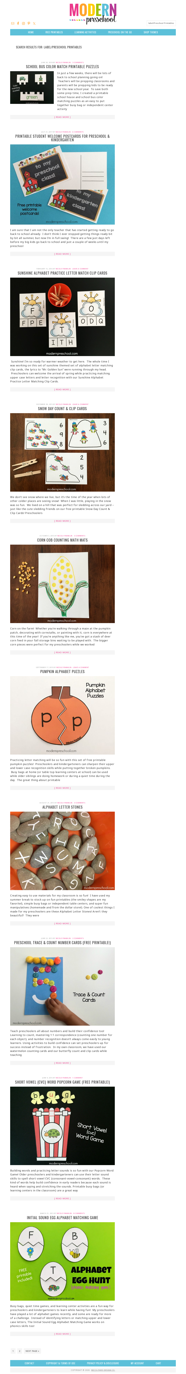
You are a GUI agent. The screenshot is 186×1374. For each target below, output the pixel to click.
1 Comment (77, 1078)
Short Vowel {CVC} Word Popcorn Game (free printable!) (62, 1082)
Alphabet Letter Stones (62, 807)
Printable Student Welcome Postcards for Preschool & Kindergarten (62, 137)
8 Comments (79, 1213)
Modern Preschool (93, 14)
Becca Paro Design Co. (103, 1370)
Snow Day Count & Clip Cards (62, 408)
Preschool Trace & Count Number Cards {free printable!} (62, 942)
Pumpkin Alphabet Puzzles (62, 671)
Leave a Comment (80, 269)
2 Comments (78, 938)
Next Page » (32, 1351)
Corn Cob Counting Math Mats (62, 540)
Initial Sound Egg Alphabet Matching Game (62, 1217)
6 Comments (78, 132)
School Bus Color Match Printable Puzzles (62, 66)
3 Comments (78, 62)
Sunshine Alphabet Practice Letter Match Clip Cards (62, 273)
